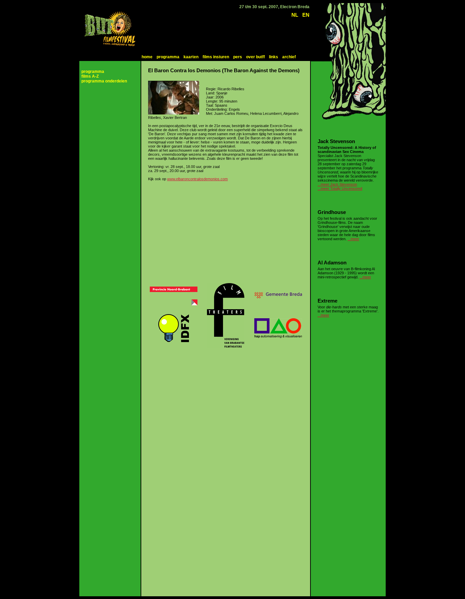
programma (168, 57)
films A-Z (90, 76)
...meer (353, 239)
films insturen (216, 57)
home (147, 57)
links (273, 57)
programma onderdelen (104, 81)
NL (294, 15)
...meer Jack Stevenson (337, 184)
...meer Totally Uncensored (340, 188)
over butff (255, 57)
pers (237, 57)
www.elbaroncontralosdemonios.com (197, 179)
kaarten (190, 57)
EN (305, 15)
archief (289, 57)
